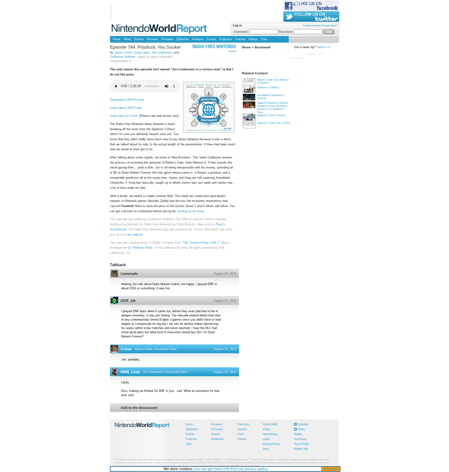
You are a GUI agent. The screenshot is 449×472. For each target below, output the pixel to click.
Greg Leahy (142, 52)
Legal (266, 439)
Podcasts (225, 39)
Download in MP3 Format (127, 99)
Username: (241, 31)
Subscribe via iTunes (124, 116)
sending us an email (190, 211)
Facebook (300, 439)
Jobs (266, 449)
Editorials (183, 39)
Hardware (217, 439)
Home (117, 39)
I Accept (330, 469)
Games (139, 39)
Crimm (126, 349)
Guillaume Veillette (122, 56)
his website (135, 234)
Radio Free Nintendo (214, 47)
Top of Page (301, 444)
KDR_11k (128, 301)
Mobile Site (301, 449)
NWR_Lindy (130, 372)
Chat (264, 39)
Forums (240, 39)
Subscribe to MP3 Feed (126, 108)
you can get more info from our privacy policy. (231, 469)
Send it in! (323, 47)
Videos (253, 39)
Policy (266, 429)
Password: (286, 31)
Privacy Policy (271, 444)
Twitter (298, 434)
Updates (303, 424)
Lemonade (129, 273)
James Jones (123, 52)
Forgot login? (329, 25)
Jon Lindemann (162, 52)
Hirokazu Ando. (142, 247)
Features (198, 39)
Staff (188, 444)
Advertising (270, 434)
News (127, 39)
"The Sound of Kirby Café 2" (201, 242)
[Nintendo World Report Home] (159, 29)
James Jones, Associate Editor (155, 349)
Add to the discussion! (139, 408)
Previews (167, 39)
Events (212, 39)
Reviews (152, 39)
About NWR (270, 424)
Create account (311, 25)
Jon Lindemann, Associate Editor (165, 372)
